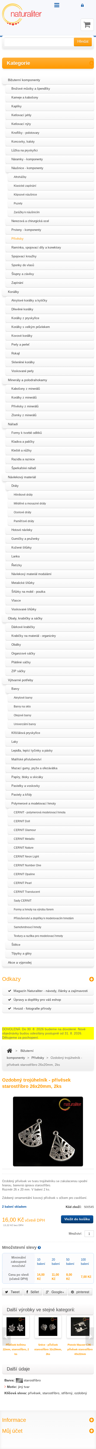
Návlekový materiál (22, 477)
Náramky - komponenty (27, 159)
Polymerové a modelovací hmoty (33, 803)
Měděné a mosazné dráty (30, 503)
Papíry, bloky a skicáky (27, 777)
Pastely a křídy (21, 794)
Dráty (15, 485)
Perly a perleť (20, 344)
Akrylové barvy (23, 697)
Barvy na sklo (22, 706)
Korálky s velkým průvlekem (30, 327)
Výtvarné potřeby (20, 680)
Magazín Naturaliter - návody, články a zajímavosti (51, 991)
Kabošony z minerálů (25, 388)
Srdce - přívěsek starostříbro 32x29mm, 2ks (48, 1349)
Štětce (15, 944)
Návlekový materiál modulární (31, 574)
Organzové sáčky (23, 653)
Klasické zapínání (25, 185)
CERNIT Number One (27, 865)
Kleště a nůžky (21, 450)
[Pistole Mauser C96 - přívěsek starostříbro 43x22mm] (80, 1326)
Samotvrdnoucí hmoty (27, 927)
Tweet (15, 1291)
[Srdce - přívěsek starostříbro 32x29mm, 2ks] (48, 1326)
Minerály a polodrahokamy (27, 380)
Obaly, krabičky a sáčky (25, 618)
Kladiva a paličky (22, 441)
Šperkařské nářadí (23, 468)
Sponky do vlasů (22, 265)
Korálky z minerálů (24, 397)
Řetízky (16, 565)
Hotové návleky (21, 530)
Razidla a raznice (23, 459)
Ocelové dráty (22, 512)
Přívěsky (17, 238)
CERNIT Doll (22, 821)
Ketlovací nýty (21, 124)
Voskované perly (22, 371)
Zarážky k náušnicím (27, 212)
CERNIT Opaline (24, 874)
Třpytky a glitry (21, 953)
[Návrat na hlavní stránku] (9, 1051)
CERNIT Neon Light (26, 856)
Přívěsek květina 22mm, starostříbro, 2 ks (16, 1349)
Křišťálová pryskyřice (25, 733)
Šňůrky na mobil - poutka (28, 591)
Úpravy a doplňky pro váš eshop (37, 999)
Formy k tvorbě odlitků (26, 433)
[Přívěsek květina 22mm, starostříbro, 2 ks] (16, 1326)
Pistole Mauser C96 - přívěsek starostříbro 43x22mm (80, 1349)
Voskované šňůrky (23, 609)
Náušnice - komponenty (27, 168)
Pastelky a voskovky (25, 786)
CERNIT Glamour (25, 830)
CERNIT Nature (24, 847)
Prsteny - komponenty (26, 230)
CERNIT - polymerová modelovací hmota (39, 812)
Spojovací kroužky (24, 256)
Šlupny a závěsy (22, 274)
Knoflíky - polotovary (25, 132)
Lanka (15, 556)
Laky (14, 741)
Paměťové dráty (24, 521)
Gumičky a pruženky (25, 538)
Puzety (18, 203)
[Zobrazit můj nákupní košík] (87, 25)
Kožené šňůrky (21, 547)
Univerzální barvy (25, 724)
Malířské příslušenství (26, 759)
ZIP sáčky (18, 671)
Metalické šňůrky (22, 583)
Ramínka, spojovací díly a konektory (36, 247)
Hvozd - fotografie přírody (32, 1008)
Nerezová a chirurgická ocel (30, 221)
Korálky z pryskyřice (25, 318)
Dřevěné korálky (22, 309)
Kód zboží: (74, 1207)
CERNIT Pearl (23, 883)
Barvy (15, 688)
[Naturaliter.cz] (22, 14)
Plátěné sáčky (21, 662)
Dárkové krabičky (23, 627)
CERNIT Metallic (24, 839)
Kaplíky (16, 106)
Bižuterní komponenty (24, 80)
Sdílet (34, 1291)
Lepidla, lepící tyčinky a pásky (32, 750)
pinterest (82, 1291)
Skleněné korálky (23, 362)
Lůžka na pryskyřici (24, 150)
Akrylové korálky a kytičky (29, 300)
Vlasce (16, 600)
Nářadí (13, 424)
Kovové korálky (21, 335)
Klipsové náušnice (25, 194)
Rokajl (15, 353)
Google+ (57, 1291)
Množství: (75, 1233)
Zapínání (17, 283)
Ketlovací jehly (21, 115)
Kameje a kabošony (24, 97)
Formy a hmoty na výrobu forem (34, 909)
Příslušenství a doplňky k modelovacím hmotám (44, 918)
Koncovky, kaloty (23, 141)
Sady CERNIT (22, 900)
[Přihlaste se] (82, 5)
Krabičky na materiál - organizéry (33, 636)
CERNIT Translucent (27, 891)
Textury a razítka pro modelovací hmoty (38, 936)
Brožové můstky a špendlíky (30, 88)
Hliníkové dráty (23, 494)
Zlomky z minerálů (23, 415)
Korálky (13, 292)
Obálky (16, 644)
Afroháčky (20, 177)
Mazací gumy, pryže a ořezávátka (34, 768)
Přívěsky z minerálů (24, 406)
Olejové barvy (22, 715)
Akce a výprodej (19, 962)
